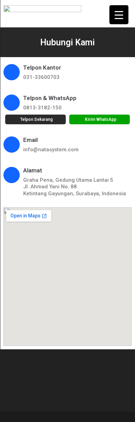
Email (30, 139)
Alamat (32, 170)
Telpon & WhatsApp (49, 98)
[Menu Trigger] (118, 14)
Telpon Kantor (42, 67)
